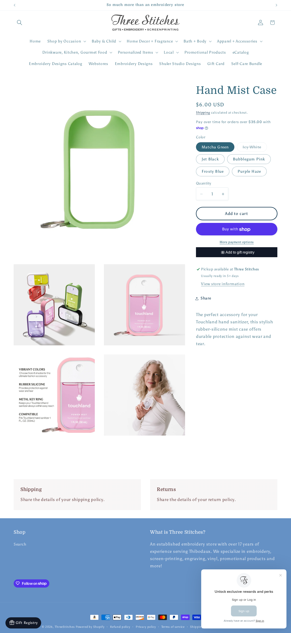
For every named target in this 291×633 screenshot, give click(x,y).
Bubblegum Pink (249, 159)
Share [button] (206, 298)
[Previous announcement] (15, 5)
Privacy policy (146, 626)
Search (20, 544)
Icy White (255, 148)
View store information (222, 284)
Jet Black (210, 159)
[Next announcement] (276, 5)
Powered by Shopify (90, 626)
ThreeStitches (65, 626)
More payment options (237, 242)
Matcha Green (215, 147)
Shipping (203, 113)
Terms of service (173, 626)
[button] (20, 23)
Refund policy (120, 626)
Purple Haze (249, 171)
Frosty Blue (213, 171)
